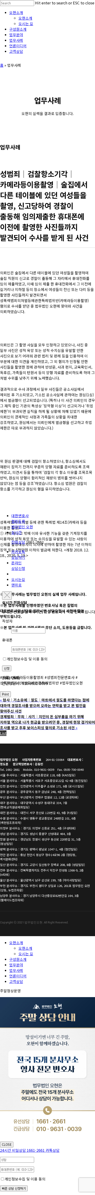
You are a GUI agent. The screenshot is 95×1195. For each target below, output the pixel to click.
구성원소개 (18, 959)
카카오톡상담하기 (18, 554)
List (3, 733)
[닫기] (7, 595)
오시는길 (18, 579)
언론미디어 (18, 976)
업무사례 (16, 970)
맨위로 (16, 585)
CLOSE (7, 1144)
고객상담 (16, 981)
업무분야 (16, 965)
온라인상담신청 (18, 565)
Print (5, 694)
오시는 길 (25, 953)
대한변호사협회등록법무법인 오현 (22, 521)
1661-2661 (23, 1150)
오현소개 (16, 942)
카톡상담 (52, 1150)
